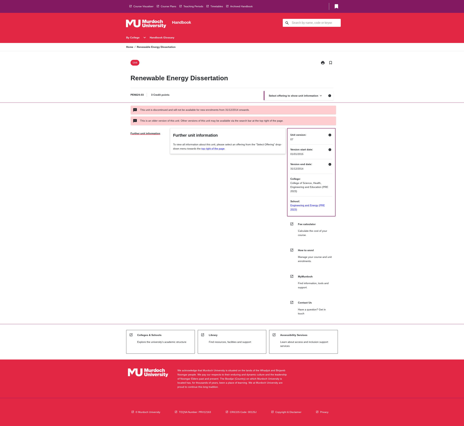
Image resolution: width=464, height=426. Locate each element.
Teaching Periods (193, 6)
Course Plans (168, 6)
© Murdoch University (148, 412)
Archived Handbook (241, 6)
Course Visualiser (143, 6)
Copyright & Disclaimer (288, 412)
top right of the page (213, 148)
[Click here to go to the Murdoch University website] (146, 24)
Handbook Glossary (162, 37)
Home (129, 46)
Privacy (324, 412)
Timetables (216, 6)
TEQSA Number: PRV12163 (195, 412)
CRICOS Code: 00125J (243, 412)
